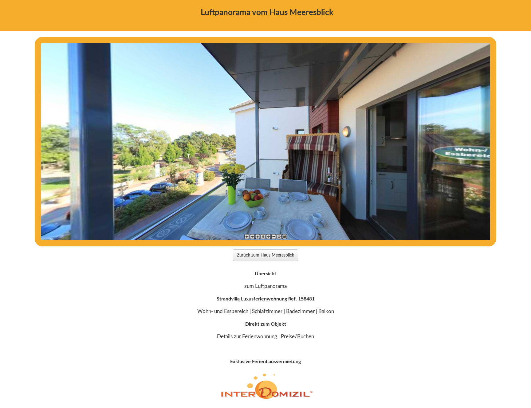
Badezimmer (300, 311)
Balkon (326, 311)
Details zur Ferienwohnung (247, 336)
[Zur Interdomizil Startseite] (266, 398)
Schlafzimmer (267, 311)
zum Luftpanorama (265, 286)
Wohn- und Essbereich (222, 311)
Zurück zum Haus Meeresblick (265, 255)
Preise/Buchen (297, 336)
